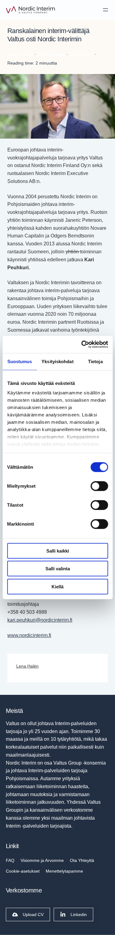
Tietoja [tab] (95, 361)
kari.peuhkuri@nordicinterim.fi (39, 620)
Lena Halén (27, 666)
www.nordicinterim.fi (29, 635)
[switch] (99, 486)
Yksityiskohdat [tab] (57, 361)
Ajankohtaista (51, 54)
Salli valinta (57, 568)
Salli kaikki (57, 550)
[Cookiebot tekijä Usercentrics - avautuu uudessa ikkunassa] (82, 344)
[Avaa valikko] (105, 9)
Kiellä (57, 586)
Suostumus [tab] (19, 361)
